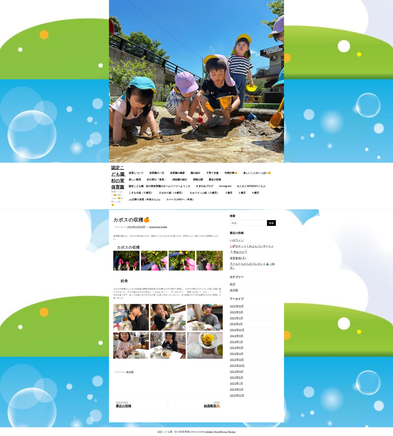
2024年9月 (236, 336)
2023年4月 (236, 389)
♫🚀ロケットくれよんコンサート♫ (251, 246)
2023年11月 (237, 359)
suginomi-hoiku (158, 226)
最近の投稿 (215, 179)
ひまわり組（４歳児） (171, 192)
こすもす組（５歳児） (141, 192)
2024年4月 (236, 353)
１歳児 (242, 192)
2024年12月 (237, 330)
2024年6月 (236, 347)
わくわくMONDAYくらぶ (251, 186)
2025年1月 (236, 324)
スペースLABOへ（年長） (180, 199)
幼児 (232, 284)
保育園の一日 (156, 173)
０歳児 (255, 192)
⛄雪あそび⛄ (239, 252)
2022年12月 (237, 395)
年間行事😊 (231, 173)
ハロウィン (237, 240)
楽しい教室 (135, 179)
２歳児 (228, 192)
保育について (136, 173)
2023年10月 (237, 365)
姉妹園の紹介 (180, 179)
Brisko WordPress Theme (221, 431)
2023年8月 (236, 377)
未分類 (130, 371)
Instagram (225, 186)
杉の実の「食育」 (157, 179)
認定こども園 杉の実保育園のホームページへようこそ (159, 186)
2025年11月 (237, 306)
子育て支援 (212, 173)
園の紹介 (195, 173)
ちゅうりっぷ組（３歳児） (204, 192)
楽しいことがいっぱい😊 (257, 173)
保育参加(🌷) (238, 258)
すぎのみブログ (204, 186)
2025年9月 (236, 312)
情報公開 (198, 179)
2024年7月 (236, 342)
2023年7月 (236, 383)
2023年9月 (236, 371)
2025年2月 (236, 318)
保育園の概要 (177, 173)
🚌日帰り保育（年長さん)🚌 (144, 199)
